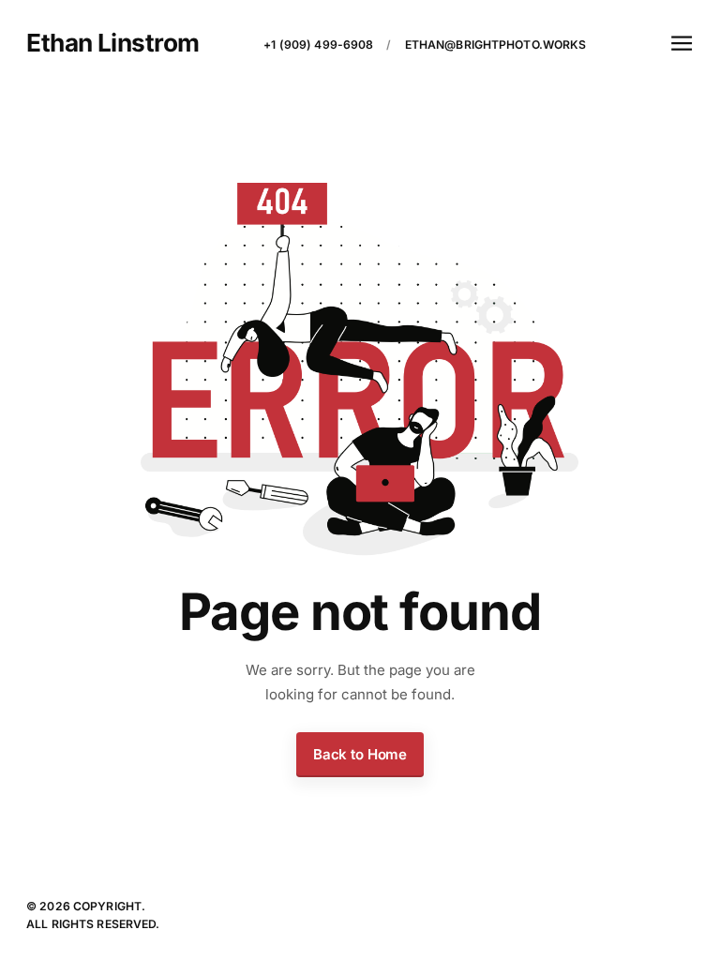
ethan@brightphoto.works (496, 45)
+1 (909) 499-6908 (318, 45)
